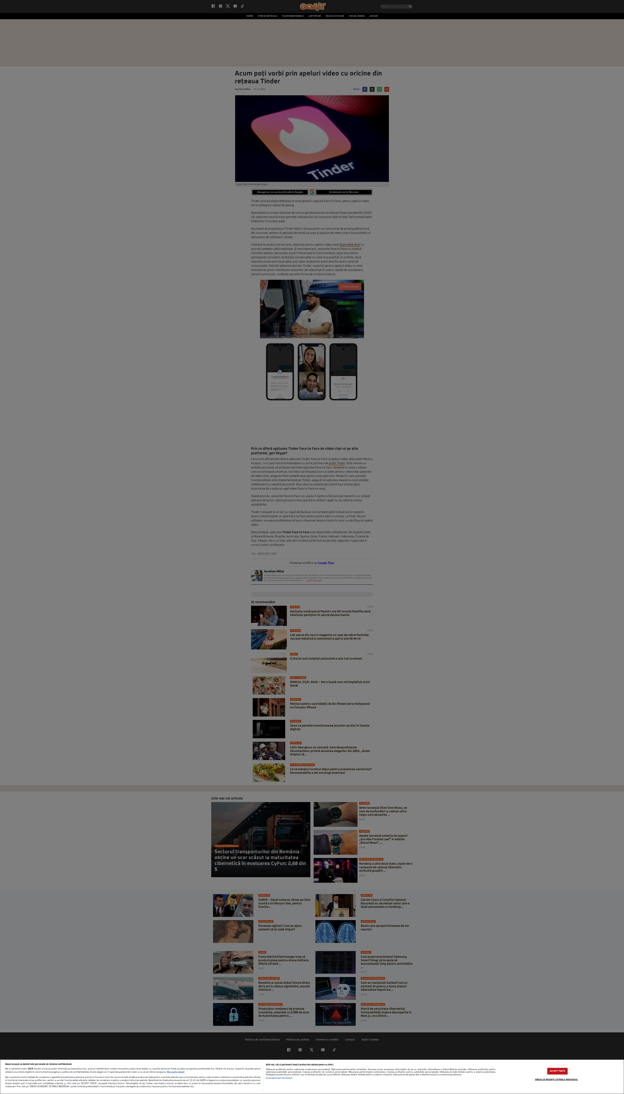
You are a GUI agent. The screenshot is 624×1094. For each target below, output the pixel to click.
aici (65, 1083)
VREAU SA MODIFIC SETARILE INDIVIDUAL (556, 1080)
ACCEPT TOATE (557, 1071)
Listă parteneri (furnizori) (279, 1078)
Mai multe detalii (175, 1072)
